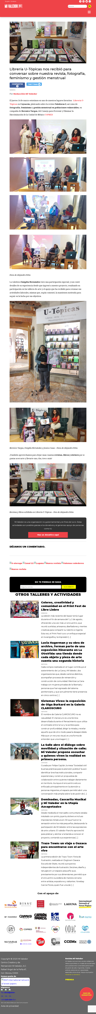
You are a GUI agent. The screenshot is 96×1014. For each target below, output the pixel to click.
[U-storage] (16, 563)
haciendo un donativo (72, 974)
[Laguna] (39, 563)
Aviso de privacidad (10, 1006)
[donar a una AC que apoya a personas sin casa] (87, 1000)
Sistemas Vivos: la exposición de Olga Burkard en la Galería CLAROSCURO (63, 704)
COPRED (49, 114)
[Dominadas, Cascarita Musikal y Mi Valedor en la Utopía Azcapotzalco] (24, 814)
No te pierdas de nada (48, 582)
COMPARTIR (17, 84)
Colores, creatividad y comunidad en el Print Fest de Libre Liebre (63, 606)
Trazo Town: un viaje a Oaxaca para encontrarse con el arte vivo (64, 847)
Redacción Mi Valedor (25, 94)
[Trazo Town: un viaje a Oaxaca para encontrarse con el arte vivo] (24, 858)
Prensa (69, 979)
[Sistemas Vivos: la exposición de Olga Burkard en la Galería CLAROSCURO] (24, 716)
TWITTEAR (33, 84)
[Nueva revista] (52, 563)
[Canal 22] (28, 563)
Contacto (13, 1)
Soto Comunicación (22, 1002)
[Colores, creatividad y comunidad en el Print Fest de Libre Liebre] (24, 617)
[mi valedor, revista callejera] (13, 7)
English (7, 1)
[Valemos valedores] (72, 563)
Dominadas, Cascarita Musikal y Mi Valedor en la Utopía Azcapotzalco (63, 803)
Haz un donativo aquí (48, 535)
